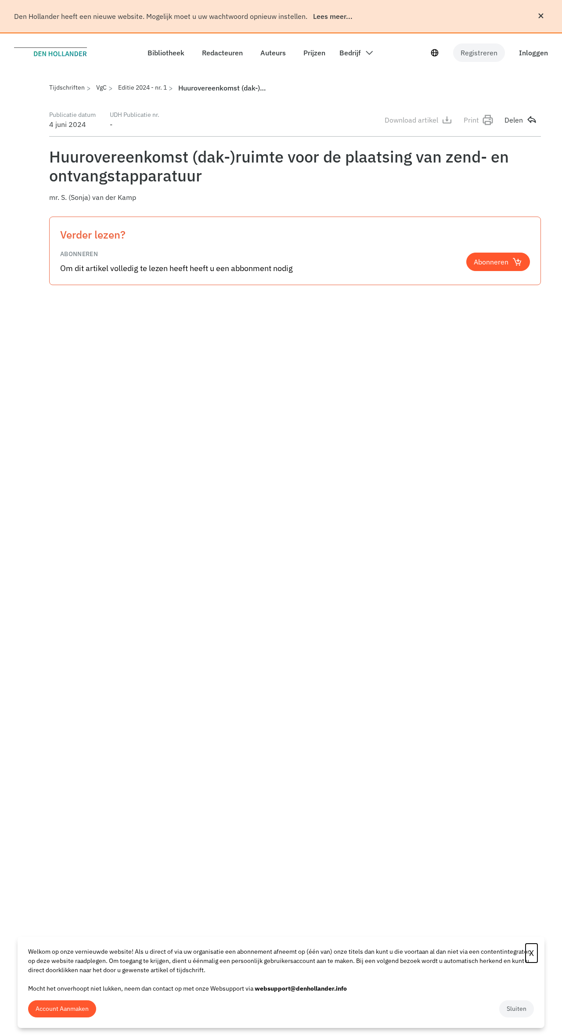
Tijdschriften (67, 87)
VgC (101, 87)
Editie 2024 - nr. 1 (142, 87)
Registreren (479, 52)
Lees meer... (333, 16)
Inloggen (533, 52)
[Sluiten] (541, 16)
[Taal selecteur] (434, 52)
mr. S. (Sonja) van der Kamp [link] (92, 197)
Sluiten (516, 1009)
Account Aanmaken (62, 1009)
